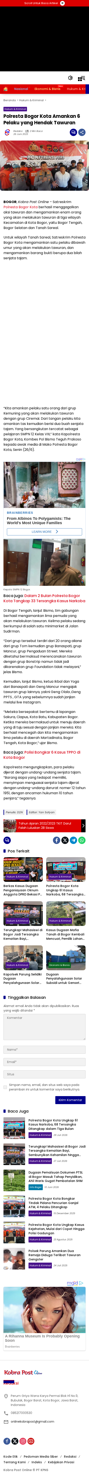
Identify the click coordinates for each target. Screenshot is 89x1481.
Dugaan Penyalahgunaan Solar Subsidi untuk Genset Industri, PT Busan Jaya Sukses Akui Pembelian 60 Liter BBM (64, 978)
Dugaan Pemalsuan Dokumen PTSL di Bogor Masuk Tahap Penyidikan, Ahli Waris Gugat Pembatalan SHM (56, 1176)
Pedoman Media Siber (41, 1456)
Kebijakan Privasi (61, 1462)
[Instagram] (22, 1441)
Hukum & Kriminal (15, 109)
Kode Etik (10, 1456)
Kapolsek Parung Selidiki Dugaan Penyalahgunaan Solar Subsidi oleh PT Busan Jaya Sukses (22, 978)
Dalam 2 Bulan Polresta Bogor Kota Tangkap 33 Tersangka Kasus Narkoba (44, 598)
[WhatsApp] (82, 840)
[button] (70, 77)
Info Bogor (36, 1187)
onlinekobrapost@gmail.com (32, 1421)
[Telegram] (73, 840)
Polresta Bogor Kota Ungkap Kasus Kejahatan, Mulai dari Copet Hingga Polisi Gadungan (56, 1229)
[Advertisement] (45, 38)
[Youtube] (30, 1441)
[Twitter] (65, 840)
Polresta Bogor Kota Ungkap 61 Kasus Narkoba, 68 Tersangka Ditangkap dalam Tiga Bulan (64, 890)
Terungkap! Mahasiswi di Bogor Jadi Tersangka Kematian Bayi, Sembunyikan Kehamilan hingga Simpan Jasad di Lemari (22, 934)
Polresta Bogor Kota (20, 207)
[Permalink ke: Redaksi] (8, 132)
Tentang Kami (14, 1462)
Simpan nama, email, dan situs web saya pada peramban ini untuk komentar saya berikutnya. (44, 1087)
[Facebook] (56, 840)
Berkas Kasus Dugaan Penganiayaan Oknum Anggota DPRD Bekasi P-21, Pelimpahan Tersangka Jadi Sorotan (22, 890)
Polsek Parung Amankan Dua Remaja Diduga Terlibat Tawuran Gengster (55, 1255)
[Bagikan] (82, 132)
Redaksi (18, 131)
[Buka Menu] (80, 79)
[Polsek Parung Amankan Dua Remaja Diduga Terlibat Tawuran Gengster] (14, 1259)
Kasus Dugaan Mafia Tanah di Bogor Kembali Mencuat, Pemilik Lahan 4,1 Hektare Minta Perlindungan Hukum (65, 934)
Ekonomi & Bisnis (59, 965)
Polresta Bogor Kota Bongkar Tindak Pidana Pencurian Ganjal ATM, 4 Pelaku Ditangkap (53, 1202)
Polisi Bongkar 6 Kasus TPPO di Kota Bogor (41, 755)
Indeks (37, 1462)
